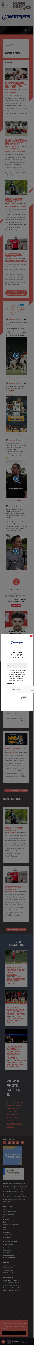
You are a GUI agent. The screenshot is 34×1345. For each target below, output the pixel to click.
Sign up (24, 698)
